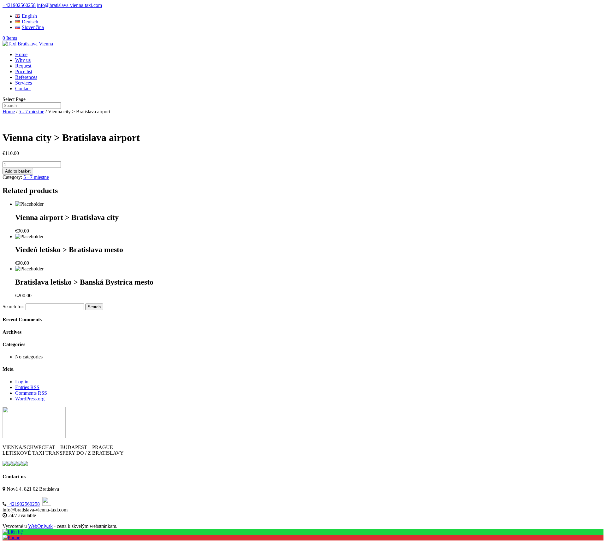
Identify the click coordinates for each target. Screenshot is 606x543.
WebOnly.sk (40, 526)
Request (23, 65)
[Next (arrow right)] (595, 271)
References (26, 77)
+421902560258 (23, 504)
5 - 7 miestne (31, 111)
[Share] (585, 7)
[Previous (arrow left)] (11, 271)
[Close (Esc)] (599, 7)
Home (21, 54)
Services (23, 83)
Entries (27, 387)
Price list (23, 71)
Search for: (13, 306)
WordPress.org (30, 398)
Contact (23, 88)
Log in (21, 381)
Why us (23, 60)
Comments (31, 393)
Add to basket (18, 171)
